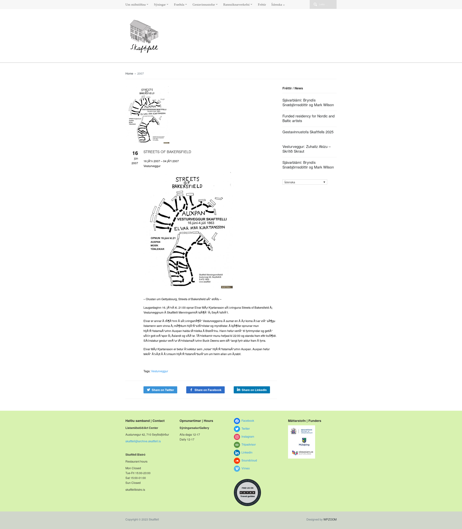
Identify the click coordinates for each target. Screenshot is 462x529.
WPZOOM (330, 519)
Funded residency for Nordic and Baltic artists (308, 118)
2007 (140, 73)
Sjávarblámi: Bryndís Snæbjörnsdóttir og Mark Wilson (308, 102)
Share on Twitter (163, 390)
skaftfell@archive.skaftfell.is (143, 441)
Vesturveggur (159, 371)
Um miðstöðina (135, 4)
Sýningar (160, 4)
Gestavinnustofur (204, 4)
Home (129, 73)
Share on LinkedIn (254, 390)
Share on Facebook (208, 390)
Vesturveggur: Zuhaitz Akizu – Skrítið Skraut (306, 149)
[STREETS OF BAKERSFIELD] (147, 115)
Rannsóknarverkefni (236, 4)
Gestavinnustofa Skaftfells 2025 (308, 131)
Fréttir (262, 4)
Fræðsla (179, 4)
